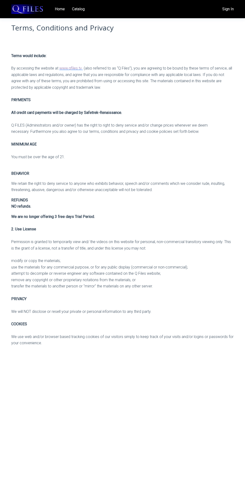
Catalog (78, 9)
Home (60, 9)
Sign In (228, 9)
